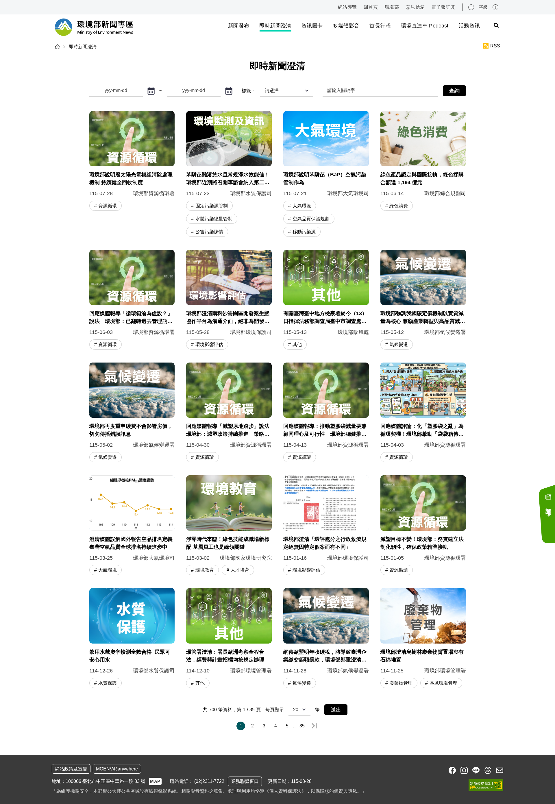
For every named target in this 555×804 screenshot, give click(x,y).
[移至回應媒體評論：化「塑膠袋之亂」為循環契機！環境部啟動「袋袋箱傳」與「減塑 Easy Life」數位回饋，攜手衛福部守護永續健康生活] (423, 413)
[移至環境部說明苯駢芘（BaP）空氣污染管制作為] (326, 174)
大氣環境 (302, 205)
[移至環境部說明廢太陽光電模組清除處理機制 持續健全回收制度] (132, 174)
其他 (297, 344)
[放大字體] (495, 7)
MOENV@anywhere (117, 768)
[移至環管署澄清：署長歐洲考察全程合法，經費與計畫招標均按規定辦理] (229, 638)
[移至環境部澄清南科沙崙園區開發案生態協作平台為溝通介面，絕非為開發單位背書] (229, 300)
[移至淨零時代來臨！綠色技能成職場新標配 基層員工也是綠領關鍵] (229, 525)
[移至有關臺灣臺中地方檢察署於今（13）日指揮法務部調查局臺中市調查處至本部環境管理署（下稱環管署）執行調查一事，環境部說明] (326, 300)
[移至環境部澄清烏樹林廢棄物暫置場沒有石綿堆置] (423, 638)
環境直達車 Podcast (425, 26)
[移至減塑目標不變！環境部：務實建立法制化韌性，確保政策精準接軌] (423, 525)
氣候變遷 (398, 344)
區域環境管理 (443, 683)
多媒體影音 (346, 26)
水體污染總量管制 (213, 218)
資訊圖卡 (312, 26)
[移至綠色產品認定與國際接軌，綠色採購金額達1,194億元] (423, 174)
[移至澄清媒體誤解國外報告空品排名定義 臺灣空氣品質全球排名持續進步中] (132, 525)
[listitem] (452, 770)
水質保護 (107, 683)
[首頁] (58, 46)
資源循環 (107, 205)
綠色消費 (398, 205)
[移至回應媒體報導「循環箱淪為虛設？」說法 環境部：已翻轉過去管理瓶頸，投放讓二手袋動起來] (132, 300)
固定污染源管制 (211, 205)
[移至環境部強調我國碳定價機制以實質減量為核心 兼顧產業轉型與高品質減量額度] (423, 300)
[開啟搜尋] (496, 25)
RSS (495, 45)
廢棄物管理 (400, 683)
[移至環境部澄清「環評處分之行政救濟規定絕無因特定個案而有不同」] (326, 525)
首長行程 (380, 26)
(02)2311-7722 (209, 781)
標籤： (249, 90)
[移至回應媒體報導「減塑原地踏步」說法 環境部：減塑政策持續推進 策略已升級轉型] (229, 413)
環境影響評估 (209, 344)
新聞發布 (238, 26)
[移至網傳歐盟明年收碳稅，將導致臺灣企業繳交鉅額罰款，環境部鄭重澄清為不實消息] (326, 638)
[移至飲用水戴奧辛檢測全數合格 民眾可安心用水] (132, 638)
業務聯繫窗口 (245, 781)
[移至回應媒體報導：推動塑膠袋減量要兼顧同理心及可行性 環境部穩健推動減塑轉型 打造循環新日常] (326, 413)
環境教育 (204, 570)
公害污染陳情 (209, 231)
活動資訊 (469, 26)
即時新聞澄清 (275, 26)
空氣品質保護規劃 (311, 218)
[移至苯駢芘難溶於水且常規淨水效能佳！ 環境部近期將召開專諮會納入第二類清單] (229, 174)
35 (302, 725)
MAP (155, 781)
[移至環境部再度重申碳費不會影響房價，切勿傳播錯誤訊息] (132, 413)
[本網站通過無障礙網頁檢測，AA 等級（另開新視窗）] (486, 785)
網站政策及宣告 (71, 768)
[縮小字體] (471, 7)
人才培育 (240, 570)
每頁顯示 (274, 709)
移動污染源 (304, 231)
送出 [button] (336, 710)
